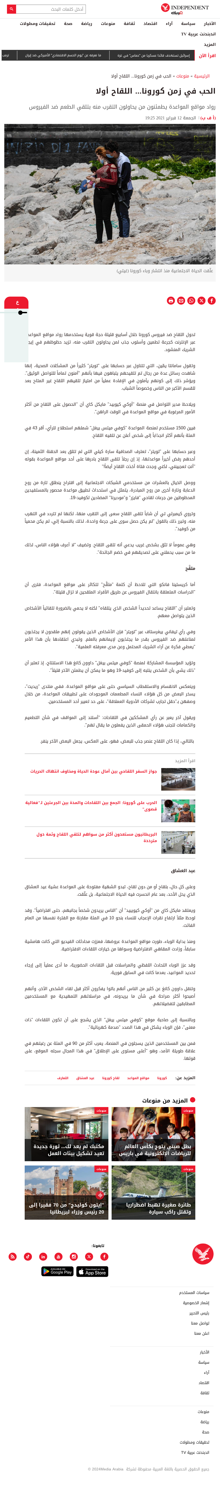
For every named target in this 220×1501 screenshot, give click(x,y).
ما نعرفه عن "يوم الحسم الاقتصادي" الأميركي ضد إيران (83, 55)
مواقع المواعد (138, 1077)
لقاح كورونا (110, 1077)
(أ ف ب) (208, 118)
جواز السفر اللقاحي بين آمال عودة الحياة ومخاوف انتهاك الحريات (93, 771)
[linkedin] (43, 1257)
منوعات (108, 23)
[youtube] (58, 1257)
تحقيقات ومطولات (37, 23)
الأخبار (210, 23)
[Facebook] (104, 1257)
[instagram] (74, 1257)
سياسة (188, 23)
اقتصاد (150, 23)
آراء (169, 23)
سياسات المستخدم (194, 1293)
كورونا (162, 1077)
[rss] (13, 1257)
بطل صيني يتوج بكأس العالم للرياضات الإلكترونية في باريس (155, 1150)
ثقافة (129, 23)
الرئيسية (202, 76)
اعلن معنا (201, 1334)
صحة (68, 23)
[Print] (171, 301)
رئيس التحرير (199, 1313)
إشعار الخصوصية (196, 1303)
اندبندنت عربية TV (198, 34)
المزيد (210, 44)
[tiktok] (28, 1257)
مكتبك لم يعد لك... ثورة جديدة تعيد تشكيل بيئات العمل (69, 1150)
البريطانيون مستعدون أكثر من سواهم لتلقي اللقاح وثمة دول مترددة (96, 837)
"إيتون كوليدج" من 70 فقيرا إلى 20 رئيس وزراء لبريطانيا (66, 1208)
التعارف (62, 1077)
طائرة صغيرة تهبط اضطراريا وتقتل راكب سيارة (158, 1208)
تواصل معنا (200, 1323)
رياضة (86, 23)
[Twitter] (89, 1257)
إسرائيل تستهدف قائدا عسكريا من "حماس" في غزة (173, 55)
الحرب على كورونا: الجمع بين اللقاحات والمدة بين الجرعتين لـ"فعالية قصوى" (91, 806)
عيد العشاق (85, 1077)
